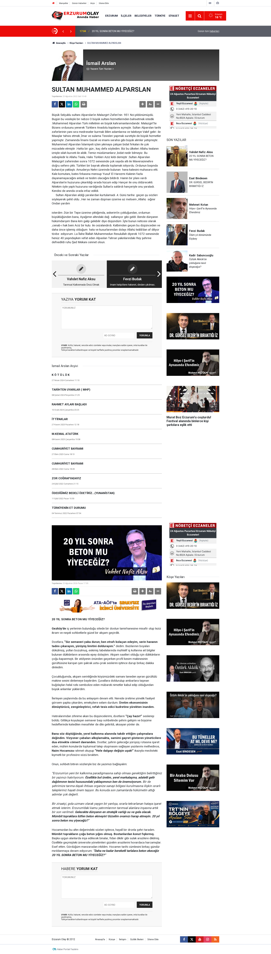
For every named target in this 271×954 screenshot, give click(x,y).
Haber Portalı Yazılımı (67, 949)
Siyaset (174, 15)
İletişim (122, 939)
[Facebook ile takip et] (184, 939)
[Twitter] (62, 104)
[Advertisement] (36, 84)
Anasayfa (61, 43)
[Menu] (190, 16)
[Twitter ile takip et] (192, 939)
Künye (112, 939)
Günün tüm (208, 31)
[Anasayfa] (53, 3)
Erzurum (111, 15)
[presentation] (63, 31)
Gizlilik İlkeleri (136, 939)
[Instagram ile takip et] (207, 939)
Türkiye (160, 15)
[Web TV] (210, 3)
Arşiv (92, 3)
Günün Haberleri (79, 3)
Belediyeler (143, 15)
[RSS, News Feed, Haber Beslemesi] (215, 939)
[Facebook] (55, 104)
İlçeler (126, 15)
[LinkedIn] (69, 104)
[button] (142, 104)
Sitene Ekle (104, 3)
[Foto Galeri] (217, 3)
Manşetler (63, 3)
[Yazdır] (84, 104)
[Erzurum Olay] (75, 15)
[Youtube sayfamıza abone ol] (200, 939)
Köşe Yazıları (76, 43)
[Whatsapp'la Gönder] (76, 104)
